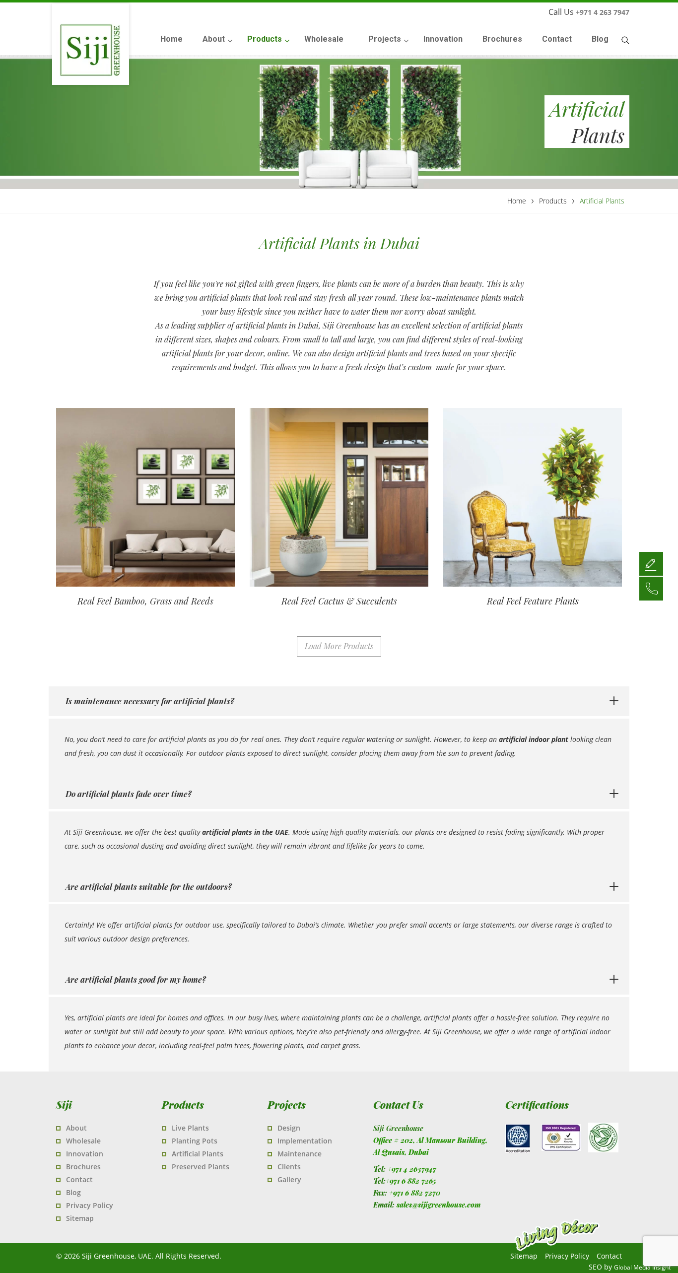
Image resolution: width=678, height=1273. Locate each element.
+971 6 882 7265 (411, 1181)
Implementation (304, 1140)
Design (288, 1128)
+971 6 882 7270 (414, 1193)
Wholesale (83, 1140)
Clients (289, 1166)
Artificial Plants (197, 1153)
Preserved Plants (200, 1166)
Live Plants (190, 1128)
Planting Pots (194, 1140)
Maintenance (299, 1153)
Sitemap (80, 1218)
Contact (79, 1179)
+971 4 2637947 (412, 1169)
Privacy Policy (89, 1205)
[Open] (651, 563)
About (76, 1128)
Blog (73, 1192)
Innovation (84, 1153)
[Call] (651, 588)
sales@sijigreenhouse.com (438, 1204)
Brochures (83, 1166)
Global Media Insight (642, 1267)
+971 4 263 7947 (602, 12)
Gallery (289, 1179)
